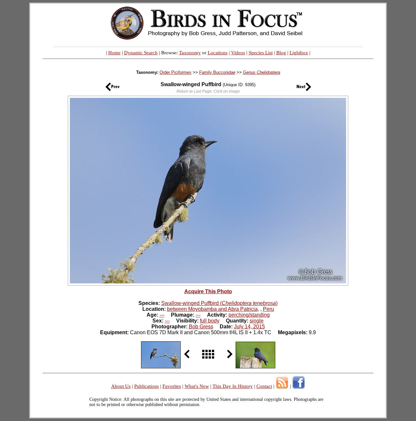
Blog (281, 52)
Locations (218, 52)
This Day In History (233, 386)
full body (209, 320)
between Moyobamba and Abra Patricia (212, 309)
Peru (268, 309)
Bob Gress (201, 326)
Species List (261, 52)
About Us (121, 386)
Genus (261, 72)
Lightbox (299, 52)
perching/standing (249, 315)
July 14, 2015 (249, 326)
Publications (146, 386)
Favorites (171, 386)
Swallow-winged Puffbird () (219, 303)
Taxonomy (190, 52)
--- (162, 315)
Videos (238, 52)
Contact (264, 386)
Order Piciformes (175, 72)
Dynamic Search (141, 52)
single (257, 320)
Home (114, 52)
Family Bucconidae (217, 72)
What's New (197, 386)
